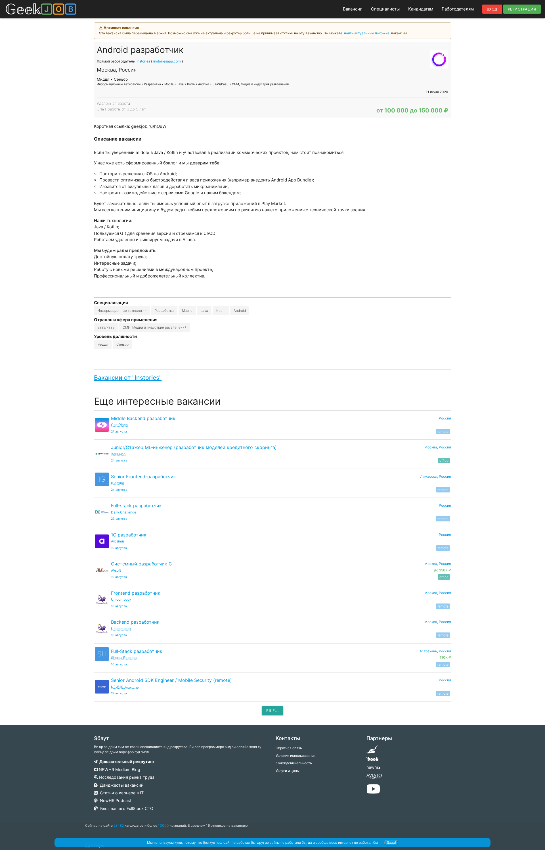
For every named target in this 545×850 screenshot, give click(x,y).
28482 (119, 825)
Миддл (102, 344)
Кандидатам (420, 9)
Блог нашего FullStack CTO (125, 808)
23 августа (119, 519)
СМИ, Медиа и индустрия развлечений (154, 327)
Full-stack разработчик (136, 505)
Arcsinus (118, 541)
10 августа (119, 606)
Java (204, 310)
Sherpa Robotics (124, 657)
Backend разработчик (135, 622)
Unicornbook (121, 599)
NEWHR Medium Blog (119, 769)
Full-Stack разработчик (136, 651)
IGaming (117, 483)
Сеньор (122, 344)
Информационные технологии (121, 310)
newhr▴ (373, 767)
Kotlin (220, 310)
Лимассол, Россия (435, 476)
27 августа (119, 431)
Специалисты (385, 9)
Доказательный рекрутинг (126, 761)
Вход (492, 9)
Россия (445, 418)
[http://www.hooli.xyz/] (372, 761)
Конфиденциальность (294, 763)
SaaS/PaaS (105, 327)
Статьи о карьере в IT (121, 792)
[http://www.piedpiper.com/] (372, 751)
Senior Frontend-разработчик (143, 476)
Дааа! (391, 842)
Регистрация (522, 9)
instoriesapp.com (167, 61)
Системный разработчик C (141, 564)
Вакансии (352, 9)
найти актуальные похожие (366, 33)
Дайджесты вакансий (121, 785)
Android (240, 310)
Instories (143, 61)
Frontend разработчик (135, 593)
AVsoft (116, 570)
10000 (163, 825)
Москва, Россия (437, 447)
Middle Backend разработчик (143, 418)
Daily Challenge (123, 512)
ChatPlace (119, 425)
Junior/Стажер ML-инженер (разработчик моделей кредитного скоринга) (194, 447)
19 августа (119, 548)
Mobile (187, 310)
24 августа (119, 460)
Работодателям (458, 9)
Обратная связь (289, 748)
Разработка (164, 310)
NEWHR (125, 687)
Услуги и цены (287, 770)
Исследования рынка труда (126, 777)
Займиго (118, 454)
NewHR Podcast (114, 800)
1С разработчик (128, 535)
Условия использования (296, 755)
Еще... (272, 710)
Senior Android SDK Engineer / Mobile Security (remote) (171, 680)
